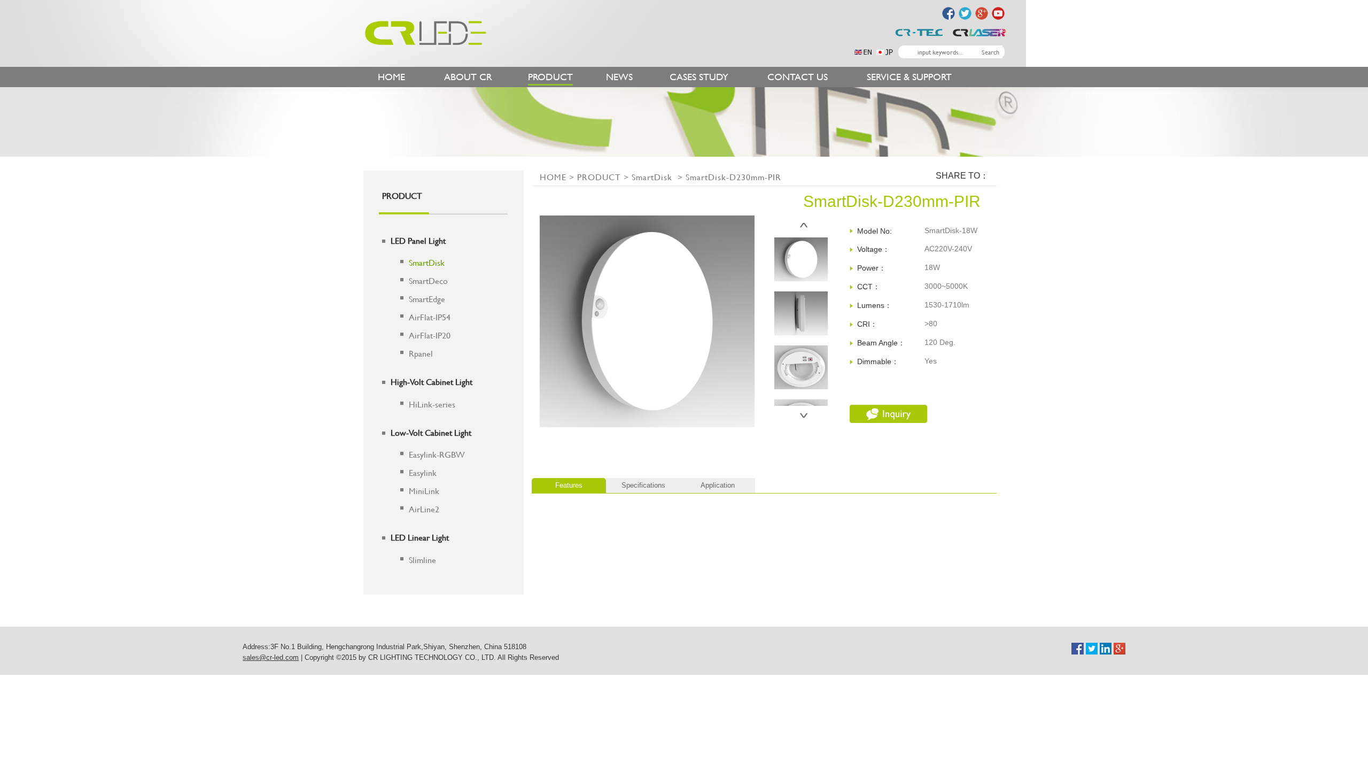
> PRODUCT (593, 177)
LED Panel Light (418, 240)
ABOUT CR (468, 77)
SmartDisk (427, 262)
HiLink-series (432, 404)
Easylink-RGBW (437, 454)
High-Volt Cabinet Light (431, 381)
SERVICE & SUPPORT (909, 77)
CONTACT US (797, 77)
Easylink (423, 472)
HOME (391, 77)
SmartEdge (427, 298)
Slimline (422, 559)
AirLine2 (424, 509)
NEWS (619, 77)
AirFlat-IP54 (429, 317)
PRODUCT (550, 77)
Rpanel (421, 353)
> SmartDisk (648, 177)
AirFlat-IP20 (429, 335)
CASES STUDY (699, 77)
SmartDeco (428, 280)
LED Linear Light (420, 537)
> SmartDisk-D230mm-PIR (728, 177)
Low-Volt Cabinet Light (431, 432)
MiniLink (424, 490)
